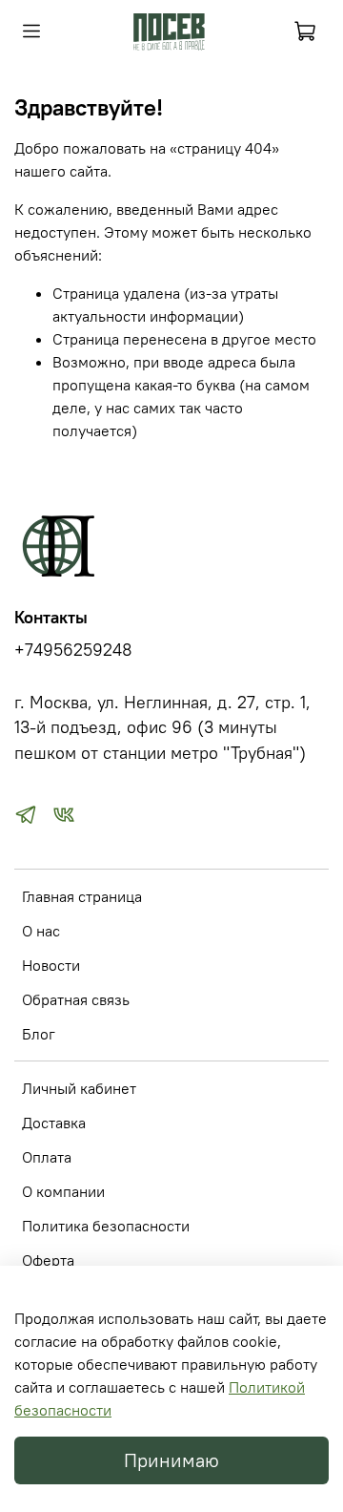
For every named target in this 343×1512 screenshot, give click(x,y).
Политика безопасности (106, 1225)
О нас (41, 930)
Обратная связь (76, 999)
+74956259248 (73, 650)
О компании (63, 1191)
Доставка (54, 1122)
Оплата (46, 1156)
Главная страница (82, 896)
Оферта (48, 1260)
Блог (38, 1033)
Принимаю (171, 1460)
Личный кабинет (79, 1088)
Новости (51, 965)
